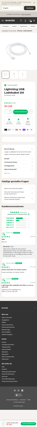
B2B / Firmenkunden (8, 356)
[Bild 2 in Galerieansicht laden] (14, 75)
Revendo (20, 406)
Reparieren (23, 26)
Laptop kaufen (6, 349)
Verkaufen (5, 26)
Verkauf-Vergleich (7, 334)
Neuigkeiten (5, 320)
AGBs (29, 399)
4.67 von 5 (23, 212)
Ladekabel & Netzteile (9, 31)
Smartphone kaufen (8, 344)
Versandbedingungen (8, 379)
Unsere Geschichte (7, 325)
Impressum (23, 399)
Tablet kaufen (6, 347)
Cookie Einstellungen (19, 402)
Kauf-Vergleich (6, 332)
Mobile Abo (5, 359)
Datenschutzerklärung (12, 399)
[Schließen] (34, 2)
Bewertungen (6, 329)
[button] (3, 20)
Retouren (5, 376)
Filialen (33, 26)
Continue (29, 8)
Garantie (4, 369)
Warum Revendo (7, 317)
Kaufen (14, 26)
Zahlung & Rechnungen (9, 371)
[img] (6, 236)
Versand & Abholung (8, 374)
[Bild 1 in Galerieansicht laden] (5, 75)
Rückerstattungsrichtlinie (9, 381)
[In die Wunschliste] (31, 111)
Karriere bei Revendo (8, 327)
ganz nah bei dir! (26, 14)
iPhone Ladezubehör (24, 31)
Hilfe (3, 367)
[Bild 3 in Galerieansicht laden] (22, 75)
